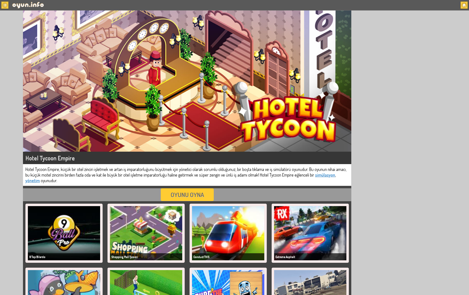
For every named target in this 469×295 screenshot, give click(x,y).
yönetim (32, 180)
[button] (5, 5)
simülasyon (325, 175)
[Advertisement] (389, 90)
